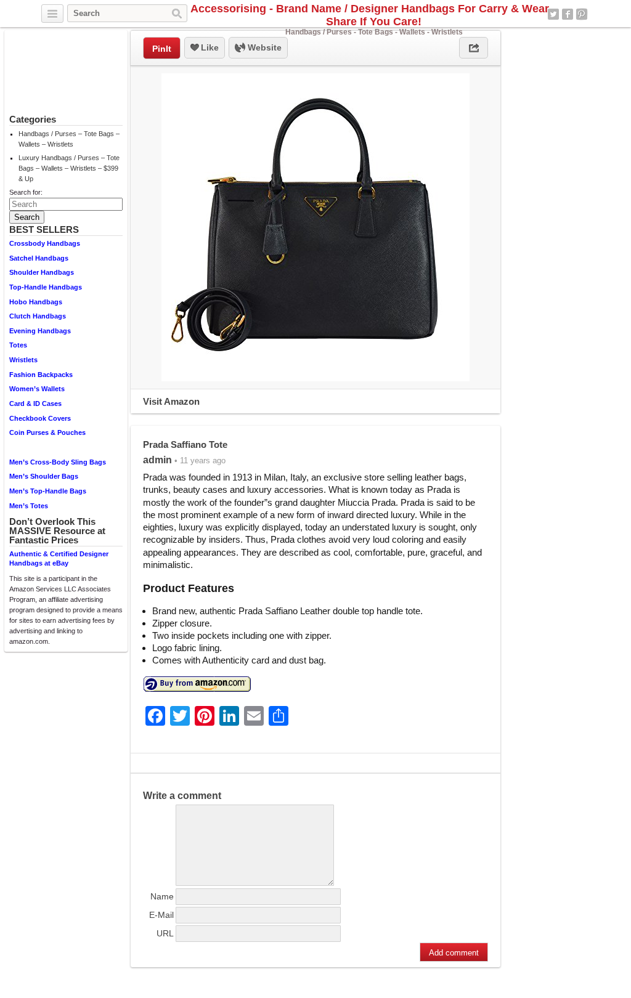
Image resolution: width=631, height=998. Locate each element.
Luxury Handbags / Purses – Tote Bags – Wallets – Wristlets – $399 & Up (69, 168)
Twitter (553, 14)
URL (165, 933)
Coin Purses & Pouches (47, 432)
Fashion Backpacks (41, 374)
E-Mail (161, 915)
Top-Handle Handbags (45, 287)
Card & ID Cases (35, 403)
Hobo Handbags (35, 302)
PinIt (161, 49)
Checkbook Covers (40, 418)
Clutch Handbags (37, 316)
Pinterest (582, 14)
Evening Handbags (40, 331)
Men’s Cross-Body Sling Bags (57, 462)
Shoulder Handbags (41, 272)
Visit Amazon (171, 401)
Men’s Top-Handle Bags (47, 491)
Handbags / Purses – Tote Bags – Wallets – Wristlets (69, 139)
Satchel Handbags (38, 258)
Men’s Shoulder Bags (43, 476)
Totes (18, 345)
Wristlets (23, 359)
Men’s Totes (28, 505)
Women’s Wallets (37, 388)
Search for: (26, 192)
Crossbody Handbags (44, 243)
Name (162, 896)
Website (263, 47)
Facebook (567, 14)
